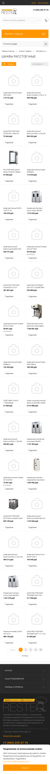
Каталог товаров (14, 33)
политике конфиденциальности (16, 761)
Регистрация (43, 3)
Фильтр (11, 64)
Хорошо (25, 768)
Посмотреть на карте (12, 736)
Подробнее (9, 104)
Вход (34, 3)
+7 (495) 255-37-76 (40, 10)
